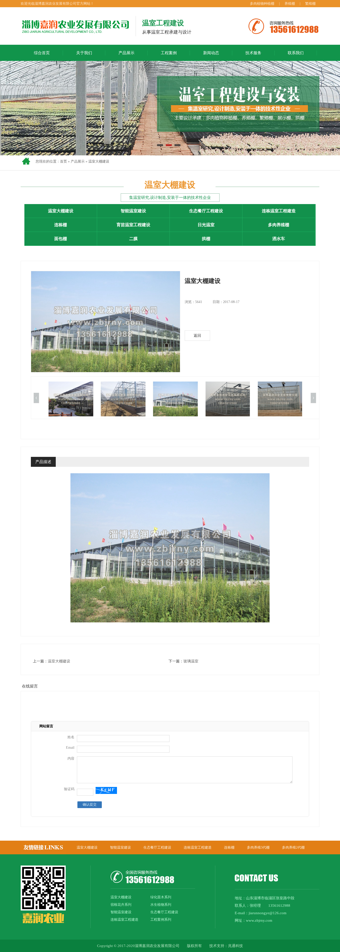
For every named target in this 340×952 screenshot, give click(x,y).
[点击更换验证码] (106, 790)
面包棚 (60, 238)
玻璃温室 (190, 661)
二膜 (133, 238)
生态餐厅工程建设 (206, 211)
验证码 (69, 789)
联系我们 (296, 53)
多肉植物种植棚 (262, 3)
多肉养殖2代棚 (293, 847)
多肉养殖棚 (278, 224)
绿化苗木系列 (160, 897)
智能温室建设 (133, 211)
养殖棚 (289, 3)
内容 (70, 758)
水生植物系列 (160, 905)
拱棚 (206, 238)
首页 (63, 161)
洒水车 (278, 238)
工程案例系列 (160, 919)
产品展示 (126, 53)
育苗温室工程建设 (133, 224)
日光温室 (206, 224)
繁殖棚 (310, 3)
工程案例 (169, 53)
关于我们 (84, 53)
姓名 (70, 737)
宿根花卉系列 (121, 905)
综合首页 (42, 53)
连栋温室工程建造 (279, 211)
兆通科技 (235, 946)
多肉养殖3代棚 (258, 847)
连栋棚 (60, 224)
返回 (197, 336)
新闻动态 (211, 53)
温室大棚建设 (98, 161)
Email (70, 747)
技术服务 (253, 53)
